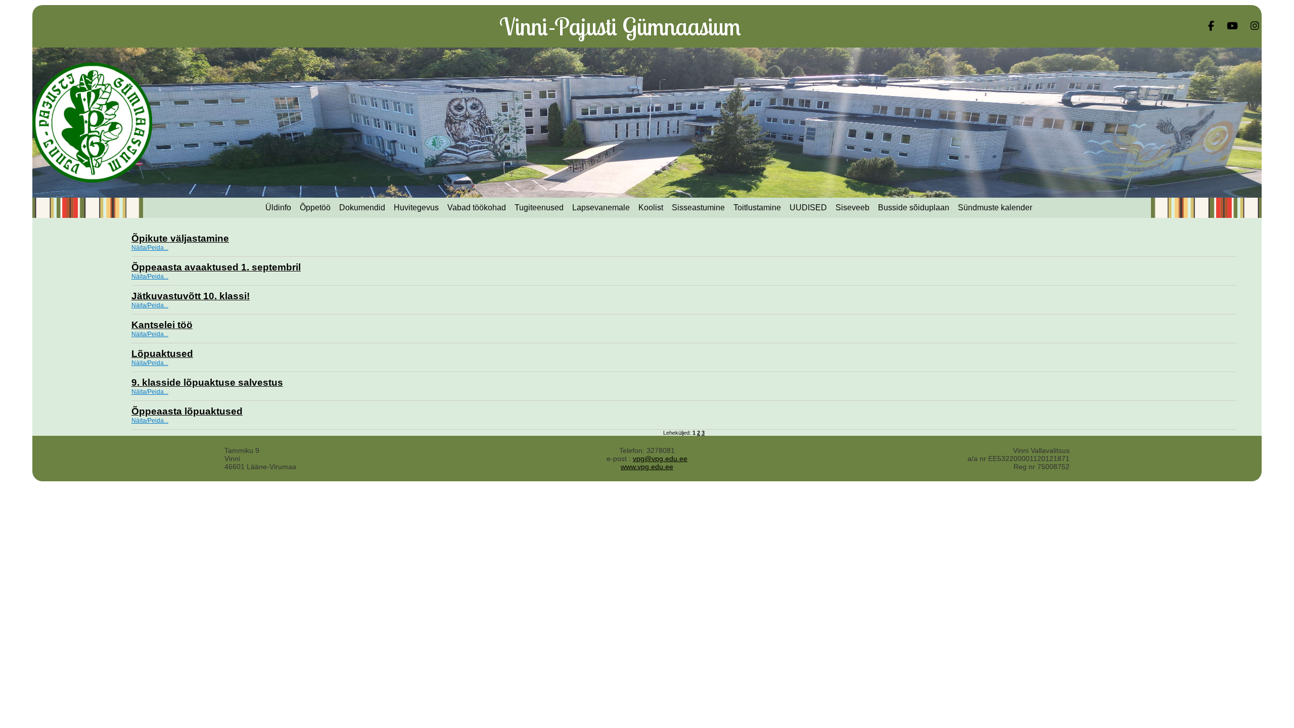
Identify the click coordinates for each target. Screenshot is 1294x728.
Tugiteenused (539, 207)
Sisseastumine (698, 207)
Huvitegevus (416, 207)
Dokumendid (362, 207)
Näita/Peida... (149, 247)
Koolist (650, 207)
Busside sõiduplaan (913, 207)
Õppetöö (315, 207)
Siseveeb (852, 207)
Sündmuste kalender (995, 207)
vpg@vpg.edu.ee (660, 458)
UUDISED (808, 207)
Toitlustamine (757, 207)
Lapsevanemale (601, 207)
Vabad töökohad (476, 207)
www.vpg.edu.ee (647, 467)
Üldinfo (278, 207)
